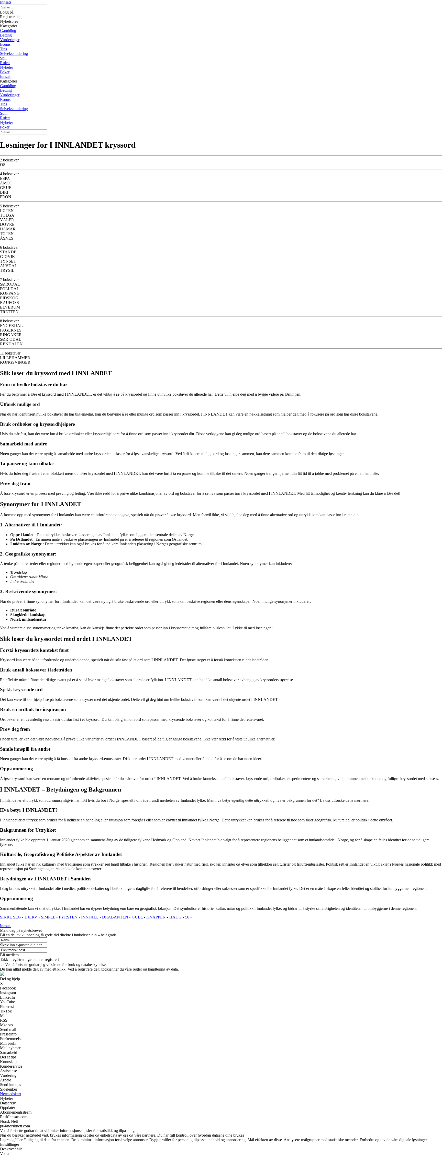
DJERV (31, 917)
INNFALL (89, 917)
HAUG (175, 917)
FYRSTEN (68, 917)
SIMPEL (48, 917)
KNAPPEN (156, 917)
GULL (137, 917)
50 (187, 917)
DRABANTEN (115, 917)
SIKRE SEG (10, 917)
